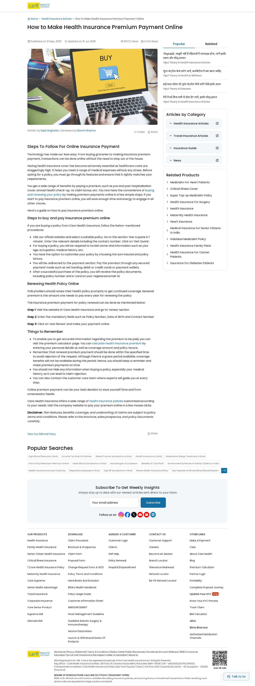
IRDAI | (183, 651)
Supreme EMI (35, 614)
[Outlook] (146, 514)
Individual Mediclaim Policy (188, 239)
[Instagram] (121, 514)
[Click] (217, 123)
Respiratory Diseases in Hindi (84, 470)
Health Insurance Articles (57, 18)
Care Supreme (36, 580)
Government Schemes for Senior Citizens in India (193, 463)
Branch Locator (158, 560)
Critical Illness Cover (184, 189)
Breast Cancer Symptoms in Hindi (114, 456)
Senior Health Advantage (42, 587)
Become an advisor (161, 554)
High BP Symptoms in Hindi (118, 470)
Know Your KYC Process (204, 601)
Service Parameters (80, 631)
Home (34, 18)
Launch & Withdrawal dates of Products (86, 639)
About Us (133, 655)
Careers (154, 547)
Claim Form (75, 554)
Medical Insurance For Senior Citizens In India (195, 230)
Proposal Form (76, 560)
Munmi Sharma (86, 130)
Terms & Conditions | (99, 651)
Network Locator (159, 574)
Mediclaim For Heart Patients (190, 182)
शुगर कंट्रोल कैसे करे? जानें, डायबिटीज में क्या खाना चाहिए (192, 71)
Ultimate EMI (34, 620)
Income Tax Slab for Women (77, 456)
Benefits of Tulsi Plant (153, 463)
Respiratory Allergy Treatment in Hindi (185, 456)
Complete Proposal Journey (206, 587)
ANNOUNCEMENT (77, 607)
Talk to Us (239, 677)
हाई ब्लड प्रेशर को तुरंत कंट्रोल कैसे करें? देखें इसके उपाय (192, 84)
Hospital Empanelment (122, 567)
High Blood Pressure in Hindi (43, 456)
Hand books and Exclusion (83, 580)
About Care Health (201, 554)
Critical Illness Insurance (41, 560)
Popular (179, 44)
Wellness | (174, 651)
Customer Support (160, 540)
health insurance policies (106, 401)
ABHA (193, 620)
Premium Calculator (202, 567)
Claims (113, 547)
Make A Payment (200, 540)
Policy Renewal (117, 560)
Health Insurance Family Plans (190, 246)
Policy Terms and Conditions (85, 574)
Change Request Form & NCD (86, 567)
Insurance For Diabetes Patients (192, 263)
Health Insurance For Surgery (190, 202)
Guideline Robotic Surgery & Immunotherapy (85, 622)
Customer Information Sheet (85, 601)
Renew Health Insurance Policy (152, 470)
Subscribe (153, 503)
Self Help (114, 554)
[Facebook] (127, 514)
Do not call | (73, 655)
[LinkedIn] (153, 514)
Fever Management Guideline (86, 614)
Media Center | (117, 651)
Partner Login (198, 574)
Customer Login (118, 540)
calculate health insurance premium (117, 343)
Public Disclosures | (136, 651)
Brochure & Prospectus (82, 547)
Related (211, 44)
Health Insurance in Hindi (149, 456)
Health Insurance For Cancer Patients (190, 254)
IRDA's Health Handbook (82, 587)
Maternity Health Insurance (188, 215)
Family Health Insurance (41, 547)
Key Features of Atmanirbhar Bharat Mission (195, 470)
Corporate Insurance (40, 601)
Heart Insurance (181, 222)
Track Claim (197, 607)
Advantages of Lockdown (124, 463)
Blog (192, 560)
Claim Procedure (78, 540)
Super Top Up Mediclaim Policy (191, 195)
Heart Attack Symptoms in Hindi (89, 463)
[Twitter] (134, 514)
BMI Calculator (198, 614)
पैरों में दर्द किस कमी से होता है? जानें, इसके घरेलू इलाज (190, 97)
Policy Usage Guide (79, 594)
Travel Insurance (37, 594)
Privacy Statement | (77, 651)
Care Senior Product (39, 607)
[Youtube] (140, 514)
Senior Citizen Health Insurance (46, 554)
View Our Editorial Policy (41, 434)
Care (193, 547)
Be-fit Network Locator (163, 580)
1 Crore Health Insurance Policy (45, 567)
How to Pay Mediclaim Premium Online (49, 463)
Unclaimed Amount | (157, 651)
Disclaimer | (60, 651)
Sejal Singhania (50, 130)
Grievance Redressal (161, 567)
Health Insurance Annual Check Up (47, 470)
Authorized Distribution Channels (203, 635)
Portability (196, 580)
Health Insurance (181, 209)
